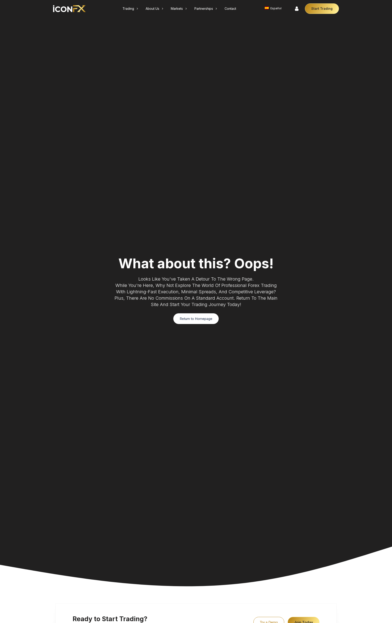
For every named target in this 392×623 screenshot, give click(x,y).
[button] (130, 8)
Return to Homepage (196, 319)
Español (276, 8)
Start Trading (322, 8)
